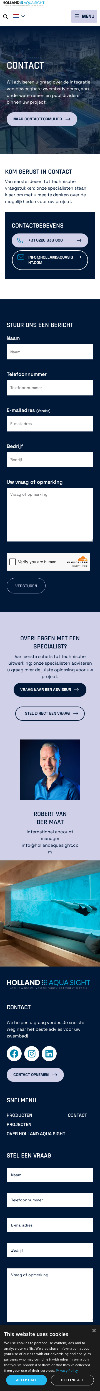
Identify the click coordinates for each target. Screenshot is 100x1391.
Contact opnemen (31, 1074)
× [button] (94, 1331)
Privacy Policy (67, 1370)
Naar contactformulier (37, 118)
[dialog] (50, 1358)
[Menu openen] (84, 16)
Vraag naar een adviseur (45, 689)
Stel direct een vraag (47, 713)
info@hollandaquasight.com (50, 260)
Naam (13, 338)
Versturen (26, 585)
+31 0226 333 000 (45, 240)
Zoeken (7, 15)
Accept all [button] (26, 1380)
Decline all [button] (72, 1380)
